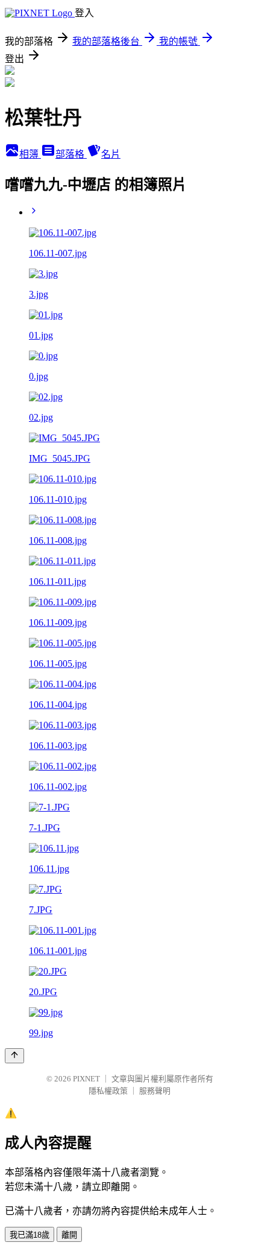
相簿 (30, 154)
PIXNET (86, 1078)
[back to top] (14, 1055)
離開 (69, 1235)
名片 (110, 154)
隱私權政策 (108, 1090)
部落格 (71, 154)
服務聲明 (154, 1090)
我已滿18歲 (29, 1235)
